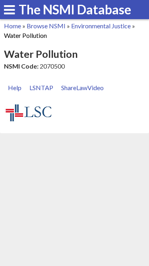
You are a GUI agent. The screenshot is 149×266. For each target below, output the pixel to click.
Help (14, 87)
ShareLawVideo (82, 87)
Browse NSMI (46, 26)
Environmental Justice (101, 26)
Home (12, 26)
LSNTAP (41, 87)
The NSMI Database (75, 9)
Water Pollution (25, 35)
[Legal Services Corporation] (28, 120)
